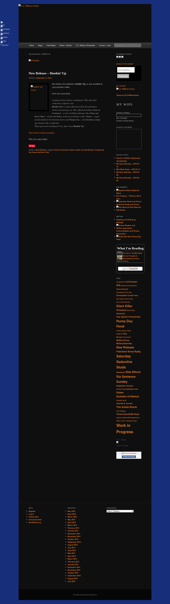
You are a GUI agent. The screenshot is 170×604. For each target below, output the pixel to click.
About (31, 45)
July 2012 (71, 581)
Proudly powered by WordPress (85, 595)
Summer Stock (121, 400)
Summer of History (127, 396)
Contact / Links (105, 45)
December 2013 (74, 533)
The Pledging (121, 411)
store (136, 389)
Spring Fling (120, 389)
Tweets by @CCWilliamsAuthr (127, 95)
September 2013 (74, 542)
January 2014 (73, 530)
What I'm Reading (130, 248)
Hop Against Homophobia (128, 316)
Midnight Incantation (123, 337)
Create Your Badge (122, 445)
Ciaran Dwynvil (122, 289)
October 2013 (73, 539)
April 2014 (72, 522)
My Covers (121, 86)
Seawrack (120, 372)
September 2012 (74, 575)
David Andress (124, 261)
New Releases (41, 150)
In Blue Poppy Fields (123, 331)
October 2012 (73, 572)
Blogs (40, 45)
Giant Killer (124, 306)
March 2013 (72, 559)
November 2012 (74, 570)
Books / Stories (66, 45)
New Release (89, 150)
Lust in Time (121, 333)
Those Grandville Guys (127, 414)
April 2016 (72, 514)
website (119, 418)
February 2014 (73, 528)
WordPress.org (35, 522)
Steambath (130, 389)
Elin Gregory (120, 299)
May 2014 (71, 519)
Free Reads (51, 45)
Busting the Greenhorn (129, 286)
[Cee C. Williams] (117, 442)
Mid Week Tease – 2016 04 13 (128, 169)
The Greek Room (126, 407)
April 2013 (72, 556)
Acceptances (120, 282)
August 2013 (73, 544)
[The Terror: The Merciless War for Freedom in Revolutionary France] (119, 259)
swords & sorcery (124, 403)
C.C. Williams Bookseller (85, 45)
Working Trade (132, 421)
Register (32, 511)
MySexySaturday (124, 343)
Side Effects (133, 372)
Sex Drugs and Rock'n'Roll (39, 152)
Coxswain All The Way (124, 292)
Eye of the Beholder (123, 302)
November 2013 (74, 536)
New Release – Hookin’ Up (47, 73)
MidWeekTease (122, 340)
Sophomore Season (124, 385)
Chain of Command (61, 150)
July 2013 (71, 547)
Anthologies (131, 281)
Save (33, 146)
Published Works (125, 351)
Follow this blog (129, 456)
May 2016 (71, 511)
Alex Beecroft (135, 207)
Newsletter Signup (124, 64)
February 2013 (73, 561)
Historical (120, 313)
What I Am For (121, 421)
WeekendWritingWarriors (130, 418)
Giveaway (121, 309)
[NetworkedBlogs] (129, 453)
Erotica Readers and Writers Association (127, 232)
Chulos (71, 150)
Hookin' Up (79, 150)
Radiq (138, 351)
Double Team (133, 295)
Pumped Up (99, 150)
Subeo (120, 392)
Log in (31, 514)
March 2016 (72, 516)
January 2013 (73, 564)
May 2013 (71, 553)
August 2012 (73, 578)
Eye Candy (129, 299)
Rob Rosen (120, 210)
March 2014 (72, 525)
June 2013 (72, 550)
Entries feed (34, 516)
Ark (118, 285)
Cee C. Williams (121, 440)
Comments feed (35, 519)
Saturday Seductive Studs (124, 361)
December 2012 (74, 567)
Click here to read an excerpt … (42, 132)
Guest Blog (131, 310)
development (122, 295)
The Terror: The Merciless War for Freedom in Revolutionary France (132, 256)
